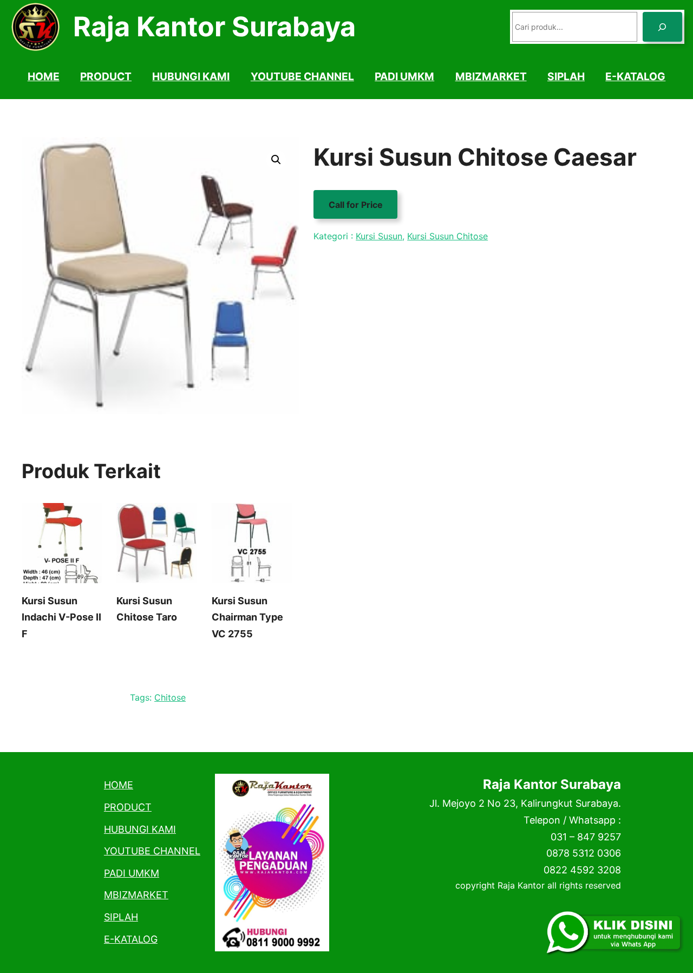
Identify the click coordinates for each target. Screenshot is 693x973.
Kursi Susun (379, 236)
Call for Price (356, 204)
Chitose (170, 697)
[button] (276, 159)
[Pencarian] (662, 27)
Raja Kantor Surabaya (214, 26)
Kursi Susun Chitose (447, 236)
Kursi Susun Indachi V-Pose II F (61, 617)
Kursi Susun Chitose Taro (146, 609)
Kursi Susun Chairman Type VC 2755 (247, 617)
